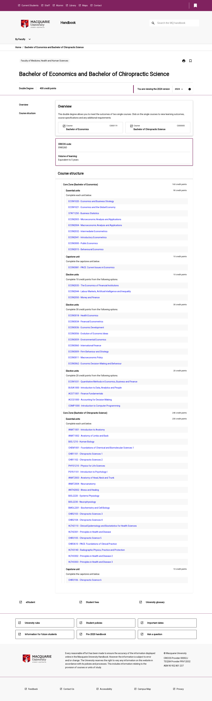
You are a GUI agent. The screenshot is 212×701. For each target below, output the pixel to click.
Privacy (180, 689)
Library (72, 5)
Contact (98, 5)
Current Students (30, 5)
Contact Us (68, 689)
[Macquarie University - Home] (35, 24)
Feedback (33, 689)
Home (18, 47)
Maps (85, 5)
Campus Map (144, 689)
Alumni (59, 5)
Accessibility (106, 689)
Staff (47, 5)
